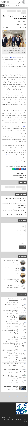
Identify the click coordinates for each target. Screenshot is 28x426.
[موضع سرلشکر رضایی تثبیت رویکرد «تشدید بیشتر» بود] (14, 312)
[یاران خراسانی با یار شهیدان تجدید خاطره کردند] (14, 306)
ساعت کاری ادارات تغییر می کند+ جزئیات (16, 215)
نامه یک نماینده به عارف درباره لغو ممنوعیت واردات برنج (16, 5)
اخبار (19, 11)
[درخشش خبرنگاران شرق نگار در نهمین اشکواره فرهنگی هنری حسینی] (14, 324)
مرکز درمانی (12, 187)
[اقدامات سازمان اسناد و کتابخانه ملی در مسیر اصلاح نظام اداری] (14, 377)
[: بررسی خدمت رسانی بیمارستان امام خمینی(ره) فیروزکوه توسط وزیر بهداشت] (3, 27)
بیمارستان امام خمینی (21, 187)
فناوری (23, 13)
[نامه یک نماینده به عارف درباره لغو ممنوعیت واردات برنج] (14, 300)
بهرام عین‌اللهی (13, 57)
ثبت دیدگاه (22, 247)
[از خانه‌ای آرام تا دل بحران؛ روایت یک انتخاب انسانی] (14, 263)
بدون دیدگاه (21, 177)
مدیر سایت (15, 175)
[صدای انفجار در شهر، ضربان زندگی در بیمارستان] (14, 269)
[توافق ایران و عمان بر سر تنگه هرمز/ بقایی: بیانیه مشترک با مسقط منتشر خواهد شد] (14, 344)
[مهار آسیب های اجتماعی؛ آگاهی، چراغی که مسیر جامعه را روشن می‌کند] (14, 287)
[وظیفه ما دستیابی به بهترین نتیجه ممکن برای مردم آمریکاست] (14, 365)
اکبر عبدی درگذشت (21, 208)
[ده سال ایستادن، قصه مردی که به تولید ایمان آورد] (14, 281)
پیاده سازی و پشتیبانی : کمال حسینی (20, 421)
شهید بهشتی (7, 155)
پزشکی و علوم (11, 11)
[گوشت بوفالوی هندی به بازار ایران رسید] (14, 359)
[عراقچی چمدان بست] (14, 382)
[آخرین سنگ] (14, 275)
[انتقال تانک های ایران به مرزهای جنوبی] (14, 371)
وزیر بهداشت (23, 126)
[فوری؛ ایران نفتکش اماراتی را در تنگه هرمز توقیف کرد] (14, 338)
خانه (24, 11)
